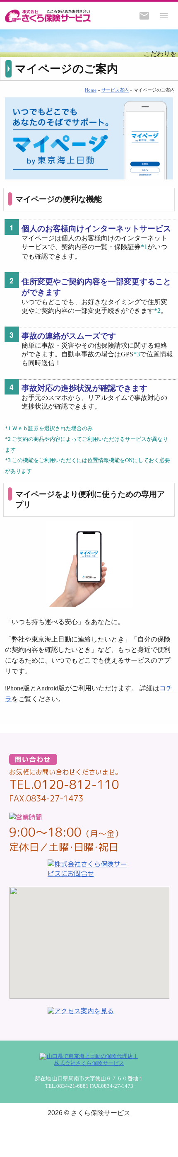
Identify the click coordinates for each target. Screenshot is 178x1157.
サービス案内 (115, 89)
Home (90, 89)
